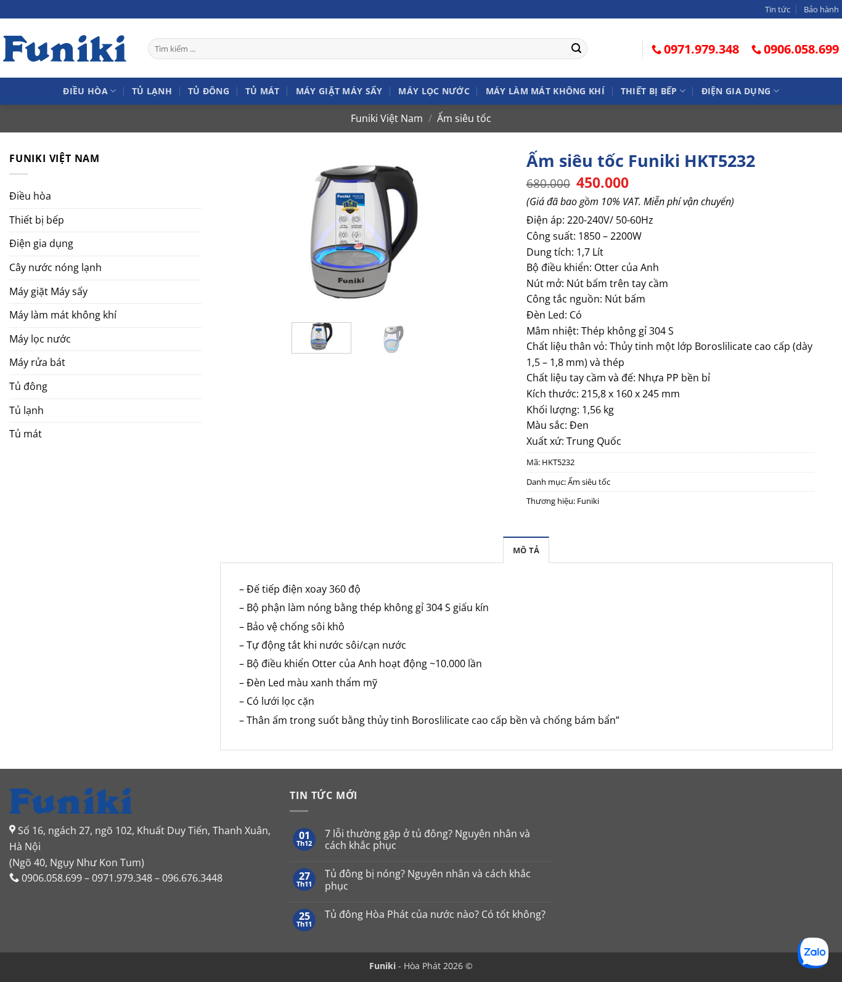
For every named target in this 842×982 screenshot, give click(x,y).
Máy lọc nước (433, 91)
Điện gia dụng (736, 91)
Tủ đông (208, 91)
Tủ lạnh (152, 91)
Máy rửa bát (37, 362)
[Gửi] (576, 48)
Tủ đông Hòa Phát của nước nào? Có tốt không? (435, 914)
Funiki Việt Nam (387, 118)
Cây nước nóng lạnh (55, 267)
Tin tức (777, 9)
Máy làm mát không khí (545, 91)
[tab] (526, 549)
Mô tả (526, 550)
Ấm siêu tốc (464, 118)
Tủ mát (262, 91)
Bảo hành (821, 9)
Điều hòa (85, 91)
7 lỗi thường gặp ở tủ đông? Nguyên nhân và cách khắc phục (427, 839)
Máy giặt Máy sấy (339, 91)
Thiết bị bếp (649, 91)
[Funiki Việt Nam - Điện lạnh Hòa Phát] (64, 48)
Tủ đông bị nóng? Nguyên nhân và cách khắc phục (428, 879)
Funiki (588, 500)
